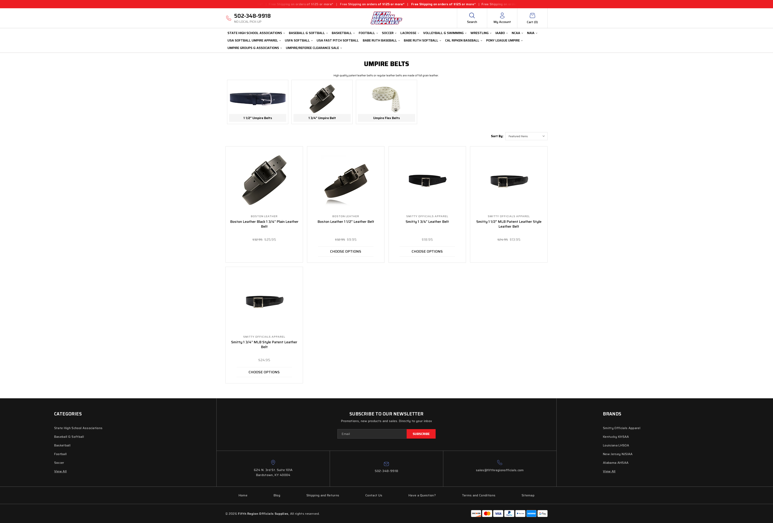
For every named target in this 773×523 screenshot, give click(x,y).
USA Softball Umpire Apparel (252, 40)
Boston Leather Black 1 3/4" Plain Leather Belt (264, 224)
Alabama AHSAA (615, 462)
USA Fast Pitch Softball (338, 40)
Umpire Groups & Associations (253, 47)
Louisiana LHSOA (616, 445)
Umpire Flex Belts (386, 117)
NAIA (530, 32)
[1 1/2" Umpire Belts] (257, 99)
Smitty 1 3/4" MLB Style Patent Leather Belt (264, 345)
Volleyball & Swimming (443, 32)
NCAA (516, 32)
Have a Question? (422, 495)
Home (243, 495)
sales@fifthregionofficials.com (500, 470)
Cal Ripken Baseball (462, 40)
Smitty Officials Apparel (621, 428)
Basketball (342, 32)
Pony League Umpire (503, 40)
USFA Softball (297, 40)
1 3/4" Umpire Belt (322, 117)
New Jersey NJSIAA (617, 454)
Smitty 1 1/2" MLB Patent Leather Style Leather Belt (509, 224)
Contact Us (373, 495)
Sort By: (497, 136)
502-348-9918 (252, 18)
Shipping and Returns (322, 495)
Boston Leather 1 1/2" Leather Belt (345, 221)
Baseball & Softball (307, 32)
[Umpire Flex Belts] (386, 99)
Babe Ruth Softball (421, 40)
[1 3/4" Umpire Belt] (322, 99)
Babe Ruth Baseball (380, 40)
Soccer (388, 32)
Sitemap (528, 495)
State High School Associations (254, 32)
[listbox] (526, 136)
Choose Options (345, 251)
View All (60, 471)
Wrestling (479, 32)
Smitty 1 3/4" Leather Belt (427, 221)
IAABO (500, 32)
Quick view (264, 180)
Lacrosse (408, 32)
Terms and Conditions (478, 495)
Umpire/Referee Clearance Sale (312, 47)
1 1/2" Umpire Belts (257, 117)
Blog (277, 495)
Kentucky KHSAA (616, 436)
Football (367, 32)
